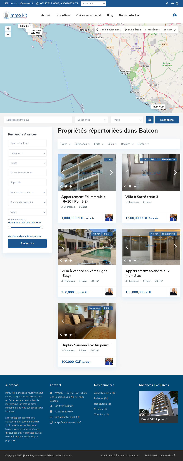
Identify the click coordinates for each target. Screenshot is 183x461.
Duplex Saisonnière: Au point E (86, 345)
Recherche (27, 243)
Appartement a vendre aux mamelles (147, 273)
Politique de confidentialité (160, 455)
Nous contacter (129, 15)
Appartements (102, 393)
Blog (110, 15)
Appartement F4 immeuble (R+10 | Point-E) (83, 199)
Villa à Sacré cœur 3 (141, 196)
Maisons (98, 398)
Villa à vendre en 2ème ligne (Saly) (84, 273)
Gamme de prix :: (17, 219)
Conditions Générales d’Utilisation (120, 455)
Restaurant (100, 403)
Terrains (98, 414)
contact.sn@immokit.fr (67, 417)
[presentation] (143, 411)
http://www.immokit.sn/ (68, 422)
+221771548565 (64, 406)
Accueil (46, 15)
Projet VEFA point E (154, 419)
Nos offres (63, 15)
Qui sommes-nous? (88, 15)
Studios (98, 409)
